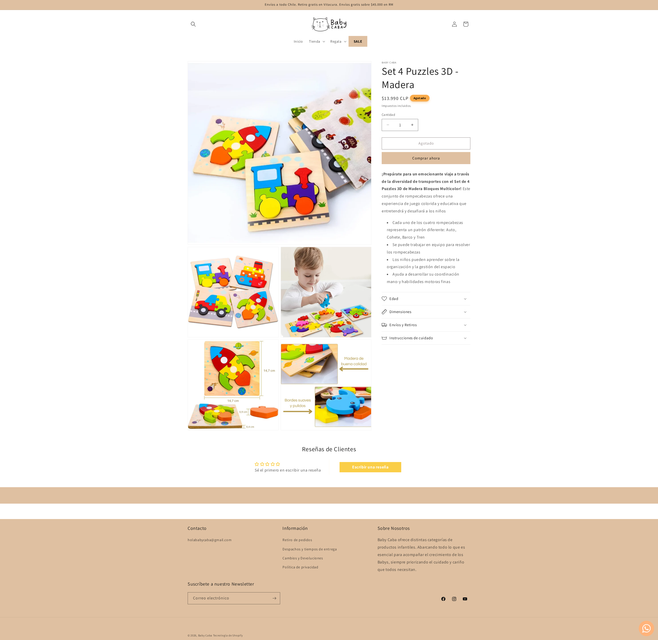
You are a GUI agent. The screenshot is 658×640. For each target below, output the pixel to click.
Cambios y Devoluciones (302, 558)
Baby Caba (205, 635)
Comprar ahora (426, 158)
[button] (193, 24)
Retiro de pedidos (297, 540)
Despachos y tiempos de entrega (309, 549)
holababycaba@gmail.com (210, 540)
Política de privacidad (300, 567)
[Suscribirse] (274, 598)
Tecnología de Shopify (228, 635)
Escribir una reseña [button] (370, 467)
